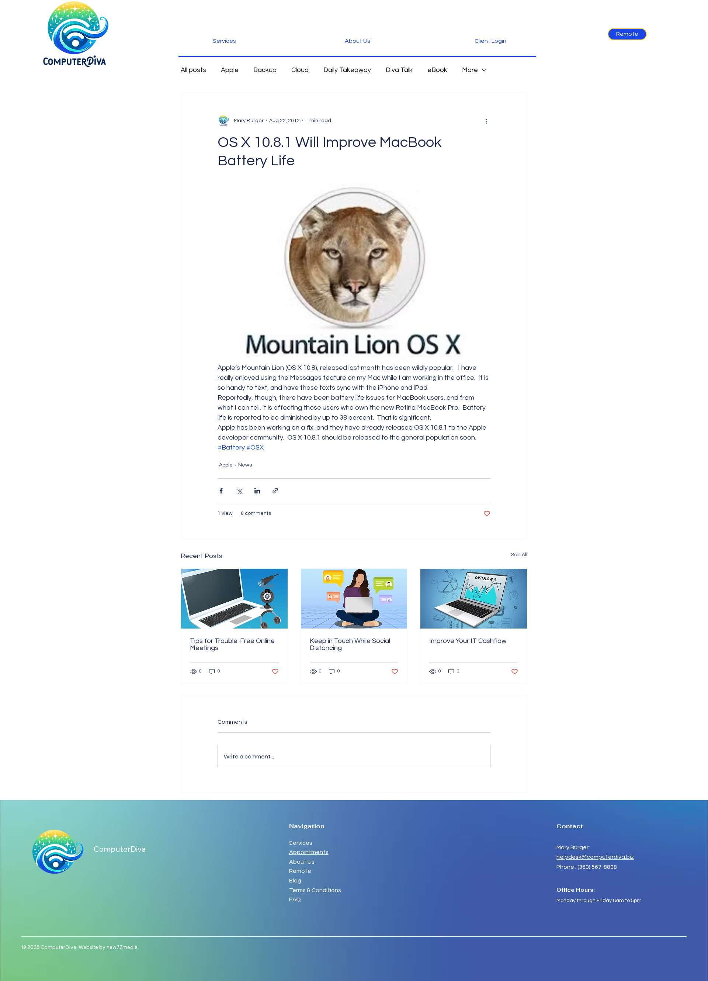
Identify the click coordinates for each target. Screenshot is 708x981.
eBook (437, 69)
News (245, 465)
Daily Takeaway (347, 69)
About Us (302, 862)
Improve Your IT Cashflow (468, 640)
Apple (230, 69)
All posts (193, 69)
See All (519, 554)
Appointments (309, 852)
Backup (265, 69)
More (470, 69)
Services (300, 843)
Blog (295, 881)
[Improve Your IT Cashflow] (473, 599)
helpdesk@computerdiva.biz (595, 857)
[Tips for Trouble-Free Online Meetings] (234, 599)
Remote (300, 871)
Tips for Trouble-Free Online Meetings (232, 644)
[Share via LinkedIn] (257, 490)
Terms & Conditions (315, 890)
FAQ (295, 899)
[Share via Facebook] (221, 490)
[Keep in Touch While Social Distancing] (354, 599)
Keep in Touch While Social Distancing (350, 644)
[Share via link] (275, 490)
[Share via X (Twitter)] (239, 490)
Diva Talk (399, 69)
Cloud (300, 69)
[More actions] (486, 120)
